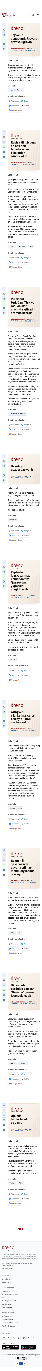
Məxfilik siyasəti (7, 1319)
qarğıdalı (23, 1063)
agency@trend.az (7, 1268)
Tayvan (19, 90)
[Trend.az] (8, 15)
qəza (11, 90)
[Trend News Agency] (8, 1248)
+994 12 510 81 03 (7, 1266)
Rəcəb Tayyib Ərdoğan (17, 414)
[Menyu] (38, 15)
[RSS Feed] (33, 1338)
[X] (14, 1338)
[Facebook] (9, 1338)
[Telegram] (24, 1338)
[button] (4, 25)
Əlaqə (4, 1297)
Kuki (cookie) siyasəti (9, 1326)
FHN (20, 1183)
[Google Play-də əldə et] (28, 1347)
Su (19, 933)
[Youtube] (19, 1338)
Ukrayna (12, 1063)
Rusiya (12, 246)
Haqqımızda (6, 1291)
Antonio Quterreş (16, 808)
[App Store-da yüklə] (10, 1347)
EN (17, 1363)
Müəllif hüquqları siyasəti (10, 1323)
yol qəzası (13, 520)
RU (25, 1363)
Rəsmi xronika (7, 1282)
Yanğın (12, 1183)
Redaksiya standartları (9, 1301)
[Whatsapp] (4, 1338)
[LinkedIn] (28, 1338)
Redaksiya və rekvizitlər (10, 1294)
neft (31, 246)
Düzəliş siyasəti (7, 1304)
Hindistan (22, 246)
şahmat (12, 659)
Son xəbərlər (6, 1279)
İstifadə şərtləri (7, 1316)
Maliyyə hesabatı (7, 1307)
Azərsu (12, 933)
